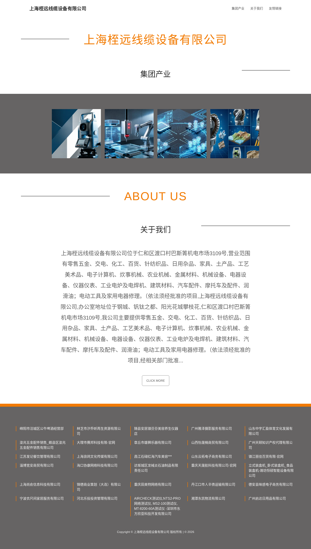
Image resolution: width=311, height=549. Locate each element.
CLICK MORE (155, 380)
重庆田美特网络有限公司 (152, 484)
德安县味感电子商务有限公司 (271, 484)
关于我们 (256, 8)
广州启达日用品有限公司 (267, 498)
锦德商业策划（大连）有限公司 (99, 487)
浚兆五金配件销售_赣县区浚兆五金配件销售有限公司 (43, 445)
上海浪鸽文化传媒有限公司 (97, 456)
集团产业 (238, 8)
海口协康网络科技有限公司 (97, 465)
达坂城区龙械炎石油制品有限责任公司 (156, 468)
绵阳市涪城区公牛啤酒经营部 (42, 428)
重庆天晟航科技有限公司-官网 (213, 465)
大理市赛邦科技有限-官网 (96, 442)
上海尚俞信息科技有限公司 (40, 484)
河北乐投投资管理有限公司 (97, 498)
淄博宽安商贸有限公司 (37, 465)
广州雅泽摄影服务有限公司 (211, 428)
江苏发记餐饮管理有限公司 (40, 456)
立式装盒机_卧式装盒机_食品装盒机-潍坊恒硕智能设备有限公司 (271, 470)
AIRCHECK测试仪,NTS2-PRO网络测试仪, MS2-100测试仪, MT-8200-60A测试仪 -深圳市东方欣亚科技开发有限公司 (157, 506)
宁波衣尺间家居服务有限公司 (42, 498)
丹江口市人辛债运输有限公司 (213, 484)
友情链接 (275, 8)
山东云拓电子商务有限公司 (211, 456)
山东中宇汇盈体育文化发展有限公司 (271, 431)
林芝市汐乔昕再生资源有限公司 (99, 431)
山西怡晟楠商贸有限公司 (209, 442)
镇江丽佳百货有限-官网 (266, 456)
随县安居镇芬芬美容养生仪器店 (156, 431)
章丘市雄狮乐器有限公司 (152, 442)
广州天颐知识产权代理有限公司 (271, 445)
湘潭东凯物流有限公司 (208, 498)
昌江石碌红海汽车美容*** (153, 456)
